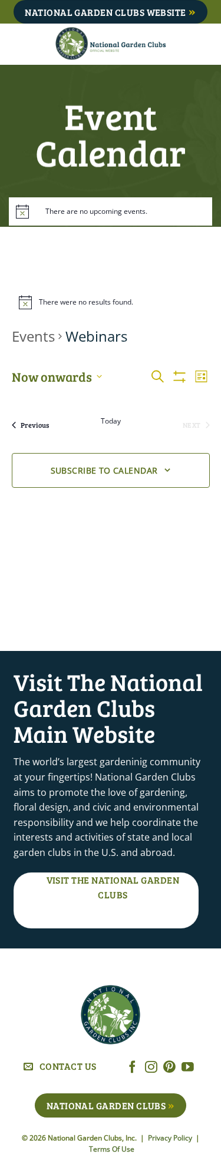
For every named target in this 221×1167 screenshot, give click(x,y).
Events (33, 336)
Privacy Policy (171, 1138)
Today (111, 421)
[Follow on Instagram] (151, 1068)
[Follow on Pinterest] (169, 1068)
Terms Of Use (111, 1149)
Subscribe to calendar (104, 470)
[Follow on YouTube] (188, 1068)
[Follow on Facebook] (132, 1068)
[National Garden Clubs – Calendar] (110, 44)
